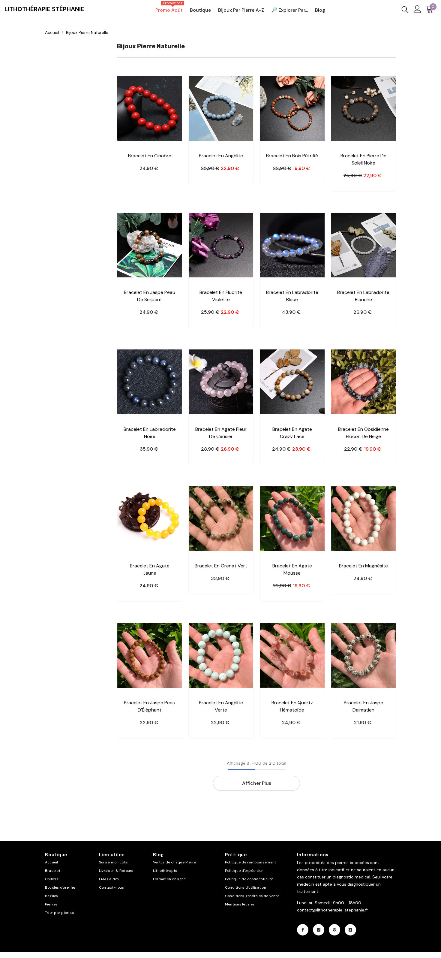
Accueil (52, 32)
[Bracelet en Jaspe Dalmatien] (363, 655)
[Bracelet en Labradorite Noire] (149, 381)
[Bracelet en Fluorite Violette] (221, 245)
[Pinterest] (334, 929)
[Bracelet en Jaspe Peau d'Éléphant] (149, 655)
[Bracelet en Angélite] (221, 108)
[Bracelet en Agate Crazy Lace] (292, 381)
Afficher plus (256, 783)
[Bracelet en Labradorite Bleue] (292, 245)
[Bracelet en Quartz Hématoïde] (292, 655)
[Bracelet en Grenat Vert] (221, 518)
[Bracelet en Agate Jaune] (149, 518)
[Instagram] (318, 929)
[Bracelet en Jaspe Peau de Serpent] (149, 245)
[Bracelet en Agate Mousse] (292, 518)
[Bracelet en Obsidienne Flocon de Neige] (363, 381)
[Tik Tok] (350, 929)
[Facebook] (302, 929)
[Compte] (417, 9)
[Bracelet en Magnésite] (363, 518)
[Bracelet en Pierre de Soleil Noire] (363, 108)
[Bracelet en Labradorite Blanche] (363, 245)
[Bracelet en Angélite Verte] (221, 655)
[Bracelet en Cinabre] (149, 108)
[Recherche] (405, 9)
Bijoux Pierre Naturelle (87, 32)
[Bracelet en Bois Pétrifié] (292, 108)
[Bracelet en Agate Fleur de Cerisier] (221, 381)
